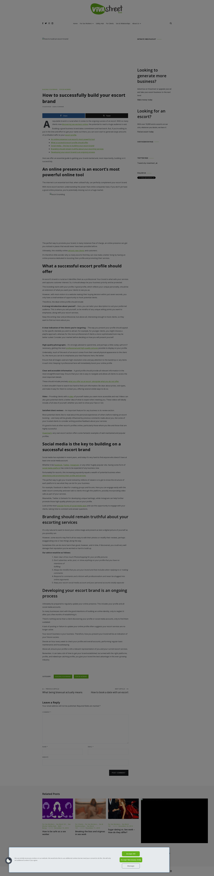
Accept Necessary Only (131, 860)
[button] (8, 860)
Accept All (130, 854)
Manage (130, 866)
